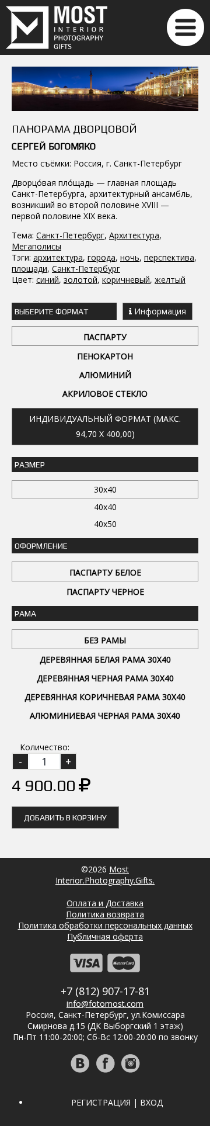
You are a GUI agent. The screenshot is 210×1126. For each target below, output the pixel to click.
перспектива (169, 257)
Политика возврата (105, 914)
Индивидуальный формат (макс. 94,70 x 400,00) (105, 426)
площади (29, 268)
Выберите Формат (51, 311)
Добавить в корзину (65, 817)
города (102, 257)
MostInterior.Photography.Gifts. (105, 875)
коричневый (126, 279)
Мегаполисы (36, 246)
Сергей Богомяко (54, 146)
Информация (159, 311)
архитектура (58, 257)
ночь (129, 257)
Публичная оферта (105, 936)
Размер (30, 464)
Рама (25, 613)
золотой (80, 279)
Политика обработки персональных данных (105, 925)
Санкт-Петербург (70, 235)
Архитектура (134, 235)
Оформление (41, 545)
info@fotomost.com (105, 1003)
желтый (170, 279)
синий (47, 279)
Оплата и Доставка (105, 903)
